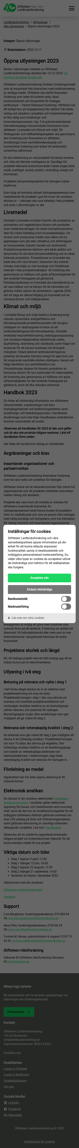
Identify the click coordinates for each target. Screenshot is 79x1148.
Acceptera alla (39, 578)
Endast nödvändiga (39, 589)
